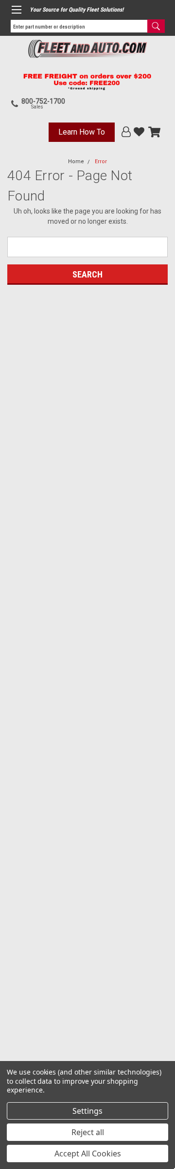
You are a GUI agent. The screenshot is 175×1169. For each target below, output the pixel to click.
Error (101, 161)
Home (76, 161)
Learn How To (81, 132)
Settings (87, 1111)
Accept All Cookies (87, 1153)
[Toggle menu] (16, 9)
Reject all (87, 1132)
